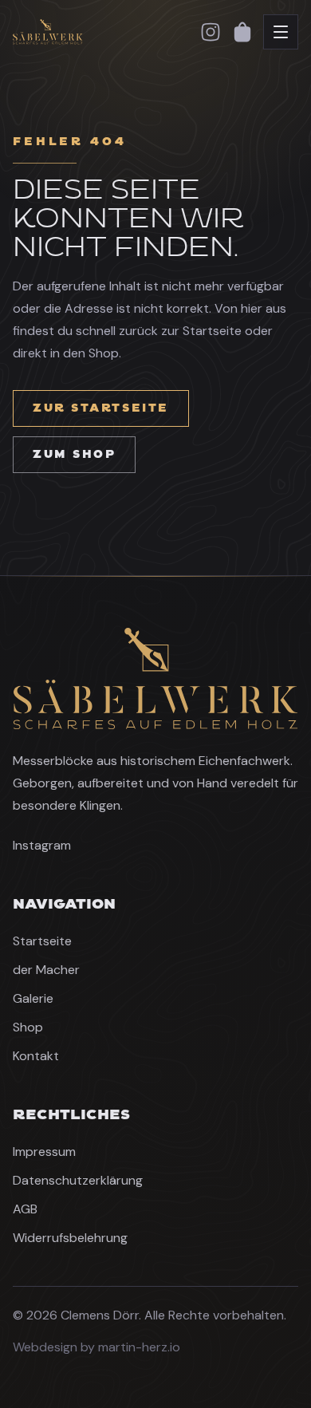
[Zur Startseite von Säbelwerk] (155, 679)
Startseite (42, 941)
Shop (28, 1027)
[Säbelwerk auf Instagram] (210, 32)
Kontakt (36, 1055)
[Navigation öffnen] (280, 31)
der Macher (46, 969)
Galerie (33, 998)
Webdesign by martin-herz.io (96, 1347)
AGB (25, 1209)
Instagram (42, 845)
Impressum (44, 1151)
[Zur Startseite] (96, 32)
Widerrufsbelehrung (70, 1237)
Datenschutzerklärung (78, 1180)
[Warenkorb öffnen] (242, 32)
